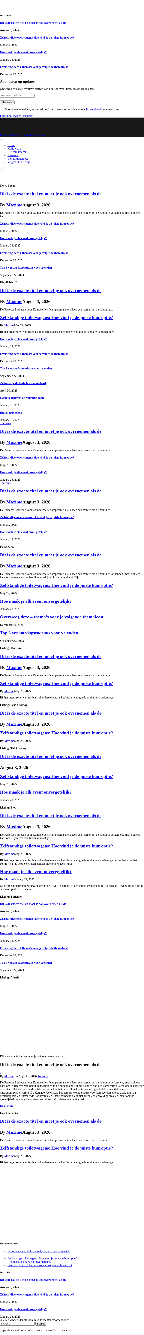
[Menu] (1, 139)
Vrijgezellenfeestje (19, 162)
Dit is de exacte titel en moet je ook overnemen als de (33, 22)
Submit (41, 1323)
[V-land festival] (47, 132)
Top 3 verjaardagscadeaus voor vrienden (26, 267)
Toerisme (5, 423)
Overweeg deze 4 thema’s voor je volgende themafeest (34, 66)
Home (11, 145)
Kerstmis (13, 155)
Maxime (14, 205)
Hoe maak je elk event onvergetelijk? (23, 52)
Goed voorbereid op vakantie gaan (22, 397)
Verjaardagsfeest (18, 158)
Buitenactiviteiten (11, 412)
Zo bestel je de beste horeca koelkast (23, 383)
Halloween (14, 148)
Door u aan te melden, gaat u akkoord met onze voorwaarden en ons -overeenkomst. (62, 109)
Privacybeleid (94, 109)
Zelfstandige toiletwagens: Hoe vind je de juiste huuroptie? (37, 37)
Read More (6, 1105)
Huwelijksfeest (17, 151)
